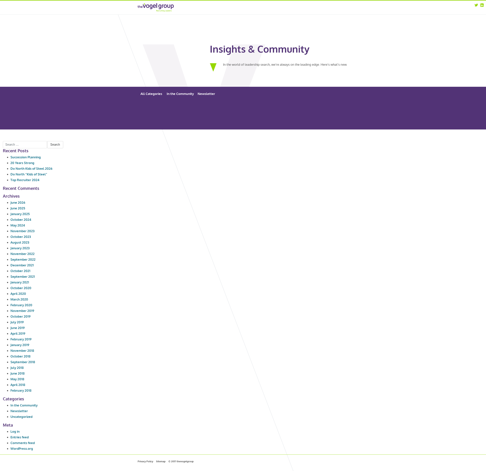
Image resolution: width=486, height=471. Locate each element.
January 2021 (19, 282)
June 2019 (17, 328)
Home (266, 7)
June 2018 (17, 373)
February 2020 (21, 305)
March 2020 (19, 299)
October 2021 (20, 271)
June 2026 (17, 202)
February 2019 (21, 339)
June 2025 (17, 208)
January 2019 (19, 345)
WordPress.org (21, 448)
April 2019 (17, 333)
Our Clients (297, 17)
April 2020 (18, 294)
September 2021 (22, 276)
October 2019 (20, 316)
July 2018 (17, 368)
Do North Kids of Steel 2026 (31, 168)
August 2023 (19, 242)
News (322, 12)
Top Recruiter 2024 (24, 180)
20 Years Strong (22, 163)
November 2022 (22, 254)
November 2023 (22, 231)
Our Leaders (297, 12)
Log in (15, 431)
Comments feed (22, 443)
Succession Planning (25, 157)
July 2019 (17, 322)
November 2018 (22, 351)
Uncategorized (21, 417)
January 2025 (20, 214)
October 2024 (20, 220)
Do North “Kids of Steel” (28, 174)
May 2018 (17, 379)
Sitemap (161, 461)
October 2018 (20, 356)
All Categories (151, 94)
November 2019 (22, 311)
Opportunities (327, 7)
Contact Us (325, 17)
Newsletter (206, 94)
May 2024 (17, 225)
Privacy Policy (145, 461)
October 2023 (20, 237)
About (294, 7)
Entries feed (19, 437)
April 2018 (17, 385)
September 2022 (23, 259)
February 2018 (21, 390)
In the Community (180, 94)
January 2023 (20, 248)
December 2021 (22, 265)
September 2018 (22, 362)
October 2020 (20, 288)
